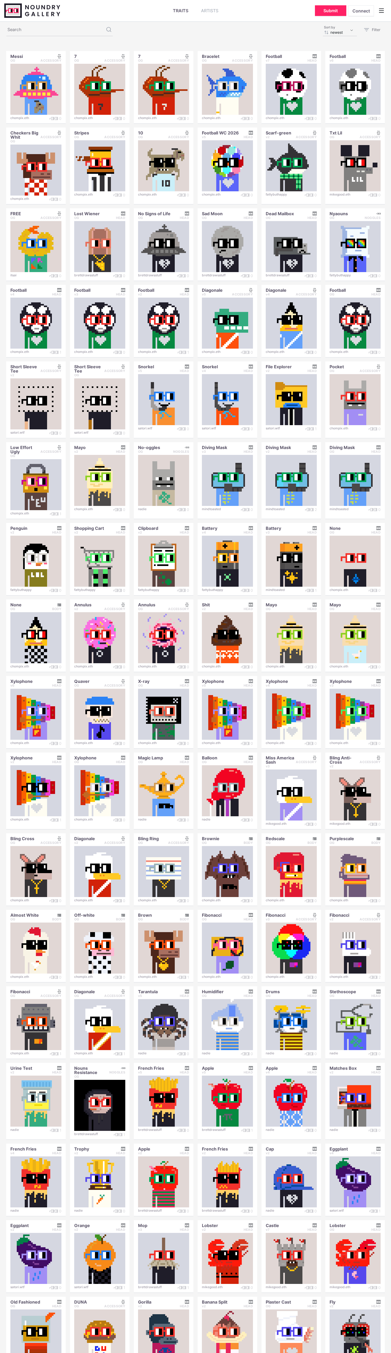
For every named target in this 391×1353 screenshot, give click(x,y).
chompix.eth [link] (19, 118)
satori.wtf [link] (17, 432)
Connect (361, 11)
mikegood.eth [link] (340, 194)
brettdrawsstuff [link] (86, 275)
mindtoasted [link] (211, 509)
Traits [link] (180, 10)
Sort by (329, 27)
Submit (330, 10)
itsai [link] (13, 275)
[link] (16, 55)
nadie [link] (142, 509)
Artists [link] (209, 10)
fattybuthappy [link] (276, 194)
